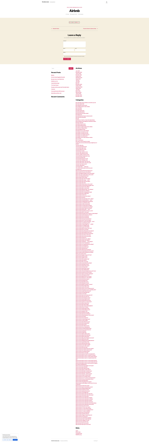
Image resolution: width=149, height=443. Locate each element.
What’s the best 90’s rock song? (82, 261)
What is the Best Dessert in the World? (83, 172)
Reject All (10, 439)
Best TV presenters (79, 140)
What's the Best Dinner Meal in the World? (84, 208)
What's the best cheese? (80, 197)
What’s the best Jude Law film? (82, 320)
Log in (77, 430)
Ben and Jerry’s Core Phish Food (57, 79)
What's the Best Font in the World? (82, 217)
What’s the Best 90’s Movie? (81, 260)
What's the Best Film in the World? (82, 216)
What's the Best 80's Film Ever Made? (83, 178)
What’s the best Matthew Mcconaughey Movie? (85, 340)
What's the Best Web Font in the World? (83, 249)
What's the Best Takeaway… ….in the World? (84, 241)
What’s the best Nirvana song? (81, 347)
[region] (10, 437)
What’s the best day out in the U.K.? (82, 296)
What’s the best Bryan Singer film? (82, 285)
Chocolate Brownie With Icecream (57, 91)
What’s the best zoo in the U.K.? (82, 416)
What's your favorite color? (81, 253)
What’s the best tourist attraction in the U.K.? (84, 401)
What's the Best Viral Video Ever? (82, 246)
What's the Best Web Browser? (82, 248)
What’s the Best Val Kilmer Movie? (82, 413)
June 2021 (78, 81)
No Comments (81, 14)
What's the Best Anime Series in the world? (84, 184)
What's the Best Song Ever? (81, 237)
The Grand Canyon (54, 85)
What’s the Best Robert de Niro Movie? (83, 369)
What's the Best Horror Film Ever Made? (83, 220)
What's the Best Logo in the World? (82, 226)
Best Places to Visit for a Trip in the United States (85, 120)
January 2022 (78, 73)
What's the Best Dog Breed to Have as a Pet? (84, 210)
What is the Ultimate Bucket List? (82, 176)
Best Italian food (79, 114)
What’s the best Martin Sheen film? (82, 336)
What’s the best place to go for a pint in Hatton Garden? (86, 356)
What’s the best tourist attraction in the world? (85, 404)
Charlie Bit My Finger (55, 83)
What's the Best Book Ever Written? (82, 190)
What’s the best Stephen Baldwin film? (83, 388)
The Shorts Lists (45, 1)
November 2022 (79, 72)
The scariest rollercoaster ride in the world (84, 168)
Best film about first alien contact (82, 113)
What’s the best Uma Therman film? (83, 412)
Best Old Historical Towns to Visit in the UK (84, 116)
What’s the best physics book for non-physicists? (85, 353)
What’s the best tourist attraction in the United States (86, 403)
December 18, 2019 (74, 14)
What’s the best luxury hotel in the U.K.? (83, 329)
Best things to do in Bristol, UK (81, 136)
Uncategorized (78, 169)
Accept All (15, 439)
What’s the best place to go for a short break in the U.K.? (86, 361)
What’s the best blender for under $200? (84, 277)
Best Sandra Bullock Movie (81, 125)
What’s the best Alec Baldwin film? (82, 269)
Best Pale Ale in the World (81, 117)
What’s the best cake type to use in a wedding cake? (86, 289)
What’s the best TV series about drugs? (83, 408)
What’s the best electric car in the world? (84, 301)
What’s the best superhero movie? (82, 389)
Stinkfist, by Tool (54, 81)
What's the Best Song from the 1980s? (83, 238)
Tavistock (53, 89)
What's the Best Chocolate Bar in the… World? (84, 198)
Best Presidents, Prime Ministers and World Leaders (86, 121)
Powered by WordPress (64, 440)
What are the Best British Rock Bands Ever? (84, 170)
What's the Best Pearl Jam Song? (82, 229)
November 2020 (79, 84)
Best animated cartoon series (81, 105)
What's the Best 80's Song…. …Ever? (83, 180)
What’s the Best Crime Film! (81, 293)
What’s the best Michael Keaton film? (83, 343)
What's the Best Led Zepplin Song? (82, 225)
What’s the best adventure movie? (82, 264)
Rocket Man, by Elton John (56, 93)
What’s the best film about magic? (82, 304)
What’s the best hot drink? (81, 316)
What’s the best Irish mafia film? (82, 317)
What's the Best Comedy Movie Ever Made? (84, 206)
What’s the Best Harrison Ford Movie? (83, 313)
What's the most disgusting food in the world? (85, 250)
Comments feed (79, 433)
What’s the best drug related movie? (83, 299)
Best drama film (79, 109)
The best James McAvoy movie (82, 153)
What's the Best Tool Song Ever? (82, 245)
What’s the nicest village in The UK (82, 420)
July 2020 (78, 89)
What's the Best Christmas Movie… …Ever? (84, 200)
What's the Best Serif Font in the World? (83, 236)
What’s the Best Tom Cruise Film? (82, 396)
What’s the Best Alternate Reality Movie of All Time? (86, 271)
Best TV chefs (78, 138)
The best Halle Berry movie (81, 149)
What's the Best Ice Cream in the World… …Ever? (85, 221)
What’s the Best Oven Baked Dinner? (83, 351)
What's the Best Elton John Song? (82, 212)
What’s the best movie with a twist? (83, 345)
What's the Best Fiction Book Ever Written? (84, 214)
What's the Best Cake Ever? (81, 194)
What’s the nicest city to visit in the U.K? (83, 419)
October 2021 (78, 76)
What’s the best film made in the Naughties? (84, 305)
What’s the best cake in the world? (82, 287)
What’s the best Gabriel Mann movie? (83, 309)
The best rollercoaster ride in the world (83, 162)
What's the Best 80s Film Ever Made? (83, 181)
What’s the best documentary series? (83, 297)
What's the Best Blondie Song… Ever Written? (84, 189)
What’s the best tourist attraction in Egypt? (84, 397)
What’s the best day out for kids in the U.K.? (84, 295)
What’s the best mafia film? (81, 331)
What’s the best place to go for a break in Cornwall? (86, 355)
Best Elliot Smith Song (80, 110)
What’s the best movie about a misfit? (83, 344)
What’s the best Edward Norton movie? (83, 300)
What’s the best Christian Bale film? (83, 292)
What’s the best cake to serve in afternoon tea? (85, 288)
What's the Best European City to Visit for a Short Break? (87, 213)
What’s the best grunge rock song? (82, 312)
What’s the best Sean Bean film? (82, 380)
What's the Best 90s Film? (81, 182)
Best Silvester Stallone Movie (81, 128)
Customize (5, 439)
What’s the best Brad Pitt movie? (82, 281)
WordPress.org (79, 434)
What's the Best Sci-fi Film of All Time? (83, 234)
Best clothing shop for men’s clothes (83, 106)
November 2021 (79, 74)
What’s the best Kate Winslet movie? (83, 321)
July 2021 (77, 80)
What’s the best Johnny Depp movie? (83, 319)
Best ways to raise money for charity (83, 141)
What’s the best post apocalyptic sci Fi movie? (85, 365)
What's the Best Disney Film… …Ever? (83, 209)
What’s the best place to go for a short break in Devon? (86, 360)
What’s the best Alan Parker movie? (83, 268)
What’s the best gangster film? (82, 311)
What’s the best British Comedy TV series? (84, 284)
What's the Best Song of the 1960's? (83, 240)
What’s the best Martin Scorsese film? (83, 335)
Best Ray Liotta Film (79, 122)
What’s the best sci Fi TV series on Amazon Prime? (85, 377)
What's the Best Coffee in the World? (83, 204)
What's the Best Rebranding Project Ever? (74, 7)
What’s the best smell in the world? (82, 385)
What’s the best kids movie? (81, 324)
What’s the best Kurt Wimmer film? (82, 325)
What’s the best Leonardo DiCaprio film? (83, 328)
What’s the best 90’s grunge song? (82, 258)
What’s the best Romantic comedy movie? (84, 371)
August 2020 (78, 88)
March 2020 (78, 91)
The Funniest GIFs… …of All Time (82, 166)
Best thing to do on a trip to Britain (82, 130)
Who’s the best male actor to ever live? (83, 424)
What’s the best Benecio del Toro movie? (84, 276)
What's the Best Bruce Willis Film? (82, 193)
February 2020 (78, 92)
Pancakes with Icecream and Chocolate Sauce (60, 87)
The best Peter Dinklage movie (82, 160)
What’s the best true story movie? (82, 405)
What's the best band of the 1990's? (83, 186)
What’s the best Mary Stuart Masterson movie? (85, 337)
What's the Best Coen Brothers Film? (83, 202)
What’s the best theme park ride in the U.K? (84, 393)
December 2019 (79, 95)
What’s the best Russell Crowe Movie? (83, 372)
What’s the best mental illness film (82, 341)
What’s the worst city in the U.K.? (82, 421)
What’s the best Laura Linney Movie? (83, 327)
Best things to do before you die (82, 132)
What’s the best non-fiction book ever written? (85, 348)
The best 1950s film (79, 145)
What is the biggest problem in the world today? (85, 173)
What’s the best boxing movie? (82, 280)
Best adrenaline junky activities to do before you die (86, 102)
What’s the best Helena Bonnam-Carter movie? (85, 315)
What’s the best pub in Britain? (81, 367)
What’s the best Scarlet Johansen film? (83, 375)
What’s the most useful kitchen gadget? (83, 417)
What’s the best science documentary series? (84, 379)
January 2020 (78, 93)
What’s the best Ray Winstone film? (82, 368)
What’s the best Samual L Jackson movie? (84, 373)
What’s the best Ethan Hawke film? (82, 303)
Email (76, 48)
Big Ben (52, 75)
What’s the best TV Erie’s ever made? (83, 407)
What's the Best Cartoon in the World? (83, 196)
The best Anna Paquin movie (81, 146)
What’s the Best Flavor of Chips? (82, 307)
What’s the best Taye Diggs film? (82, 392)
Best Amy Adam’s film (80, 103)
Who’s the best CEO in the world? (82, 423)
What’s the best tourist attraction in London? (84, 399)
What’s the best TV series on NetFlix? (83, 411)
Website (64, 52)
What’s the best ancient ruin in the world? (84, 272)
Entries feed (78, 432)
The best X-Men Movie (80, 165)
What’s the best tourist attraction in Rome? (84, 400)
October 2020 (78, 85)
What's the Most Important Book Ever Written (84, 252)
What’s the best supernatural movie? (83, 391)
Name (64, 48)
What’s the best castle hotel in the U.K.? (83, 291)
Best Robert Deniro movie (81, 124)
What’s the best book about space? (82, 279)
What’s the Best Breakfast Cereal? (82, 283)
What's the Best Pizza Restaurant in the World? (85, 230)
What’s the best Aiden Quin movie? (82, 265)
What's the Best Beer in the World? (82, 188)
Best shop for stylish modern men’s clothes (84, 126)
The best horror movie (80, 150)
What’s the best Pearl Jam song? (82, 352)
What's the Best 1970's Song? (81, 177)
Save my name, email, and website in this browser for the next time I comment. (74, 56)
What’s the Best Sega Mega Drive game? (84, 381)
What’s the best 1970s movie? (81, 256)
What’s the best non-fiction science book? (84, 349)
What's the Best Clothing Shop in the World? (84, 201)
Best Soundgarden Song (80, 129)
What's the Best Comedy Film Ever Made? (84, 205)
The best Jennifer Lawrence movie (82, 154)
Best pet (77, 118)
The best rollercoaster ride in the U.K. (83, 161)
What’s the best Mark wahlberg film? (83, 333)
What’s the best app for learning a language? (84, 273)
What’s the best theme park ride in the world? (84, 395)
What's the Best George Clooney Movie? (83, 218)
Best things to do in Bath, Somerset (82, 134)
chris (68, 14)
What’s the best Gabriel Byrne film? (82, 308)
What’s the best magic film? (81, 332)
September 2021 (79, 77)
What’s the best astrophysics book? (83, 275)
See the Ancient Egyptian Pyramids (58, 77)
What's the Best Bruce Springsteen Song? (84, 192)
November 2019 (79, 96)
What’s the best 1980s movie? (81, 257)
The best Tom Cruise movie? (81, 164)
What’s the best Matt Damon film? (82, 339)
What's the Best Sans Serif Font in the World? (84, 233)
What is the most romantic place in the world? (84, 174)
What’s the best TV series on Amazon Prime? (84, 409)
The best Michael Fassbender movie (83, 156)
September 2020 (79, 87)
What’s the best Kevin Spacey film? (82, 323)
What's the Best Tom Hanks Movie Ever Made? (85, 244)
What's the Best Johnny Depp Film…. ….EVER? (84, 224)
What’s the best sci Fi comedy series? (83, 376)
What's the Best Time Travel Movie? (83, 242)
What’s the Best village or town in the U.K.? (84, 415)
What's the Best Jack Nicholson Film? (83, 222)
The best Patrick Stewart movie (82, 158)
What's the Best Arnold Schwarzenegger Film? (85, 185)
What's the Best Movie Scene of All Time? (84, 228)
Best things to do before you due (82, 133)
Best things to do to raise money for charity (84, 137)
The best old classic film (80, 157)
